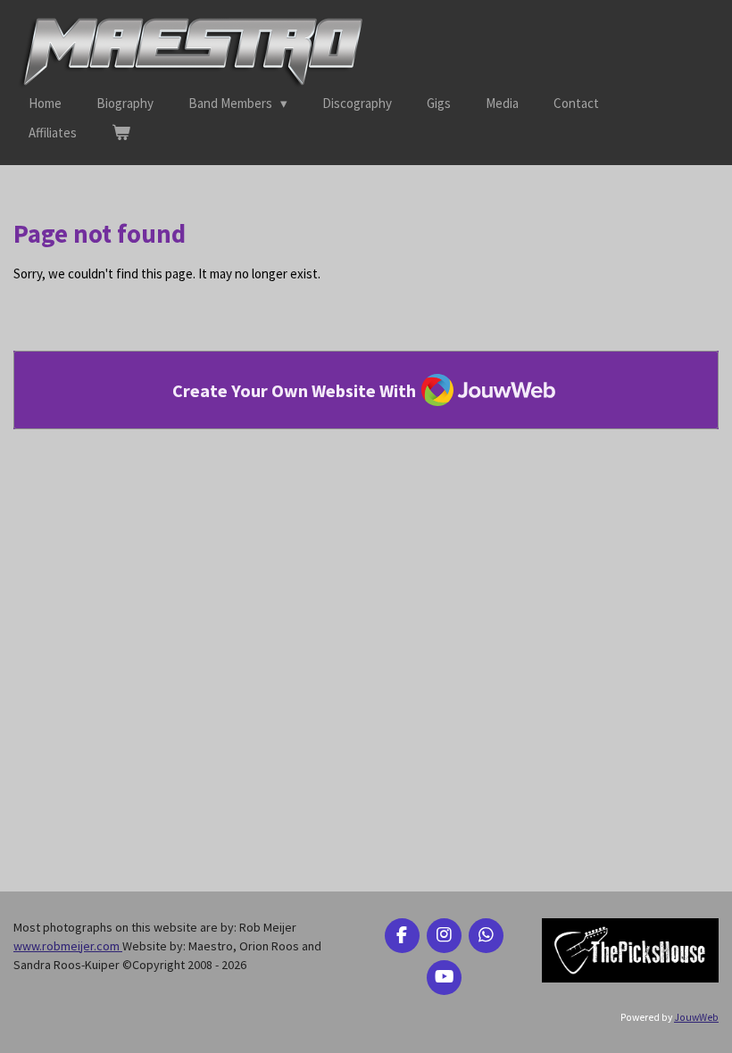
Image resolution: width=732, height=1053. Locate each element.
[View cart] (121, 133)
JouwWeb (696, 1017)
